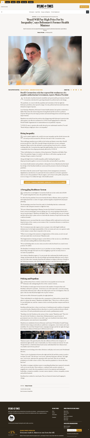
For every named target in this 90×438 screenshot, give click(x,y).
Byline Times (66, 411)
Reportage (34, 16)
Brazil (21, 391)
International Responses (45, 16)
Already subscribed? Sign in (72, 436)
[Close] (89, 430)
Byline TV (65, 414)
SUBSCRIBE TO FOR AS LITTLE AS (45, 182)
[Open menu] (1, 12)
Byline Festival (66, 412)
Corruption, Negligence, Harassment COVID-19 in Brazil (45, 333)
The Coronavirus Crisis (54, 16)
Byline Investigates (67, 426)
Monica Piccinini (41, 32)
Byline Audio (66, 419)
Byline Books (66, 418)
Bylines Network (66, 427)
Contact (53, 412)
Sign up (79, 430)
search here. (31, 423)
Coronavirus (25, 391)
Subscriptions (85, 6)
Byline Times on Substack (68, 416)
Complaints (54, 417)
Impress (45, 413)
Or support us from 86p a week (72, 433)
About (53, 411)
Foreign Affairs (30, 391)
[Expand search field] (87, 11)
